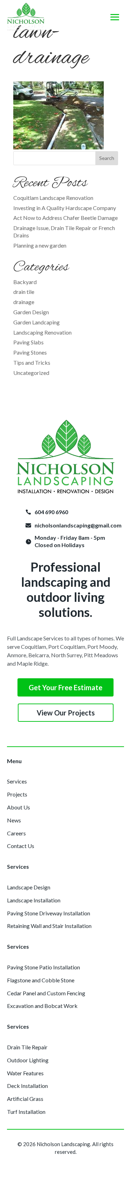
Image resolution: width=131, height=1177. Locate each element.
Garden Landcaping (36, 322)
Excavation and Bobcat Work (42, 1005)
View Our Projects (66, 712)
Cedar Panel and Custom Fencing (46, 993)
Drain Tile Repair (27, 1047)
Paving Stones (30, 352)
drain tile (23, 291)
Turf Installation (26, 1111)
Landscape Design (28, 887)
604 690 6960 (51, 512)
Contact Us (20, 845)
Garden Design (31, 312)
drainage (23, 301)
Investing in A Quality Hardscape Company (64, 207)
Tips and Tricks (31, 362)
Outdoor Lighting (28, 1060)
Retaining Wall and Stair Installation (49, 925)
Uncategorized (31, 372)
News (14, 820)
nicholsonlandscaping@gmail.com (78, 525)
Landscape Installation (33, 900)
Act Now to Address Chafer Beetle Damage (65, 217)
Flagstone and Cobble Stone (40, 980)
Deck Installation (27, 1085)
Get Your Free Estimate (65, 687)
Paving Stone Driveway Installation (48, 913)
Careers (16, 833)
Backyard (25, 281)
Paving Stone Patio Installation (43, 967)
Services (17, 781)
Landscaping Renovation (42, 332)
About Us (18, 807)
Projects (17, 794)
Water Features (25, 1073)
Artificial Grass (25, 1098)
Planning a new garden (39, 245)
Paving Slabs (28, 342)
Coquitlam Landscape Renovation (53, 197)
